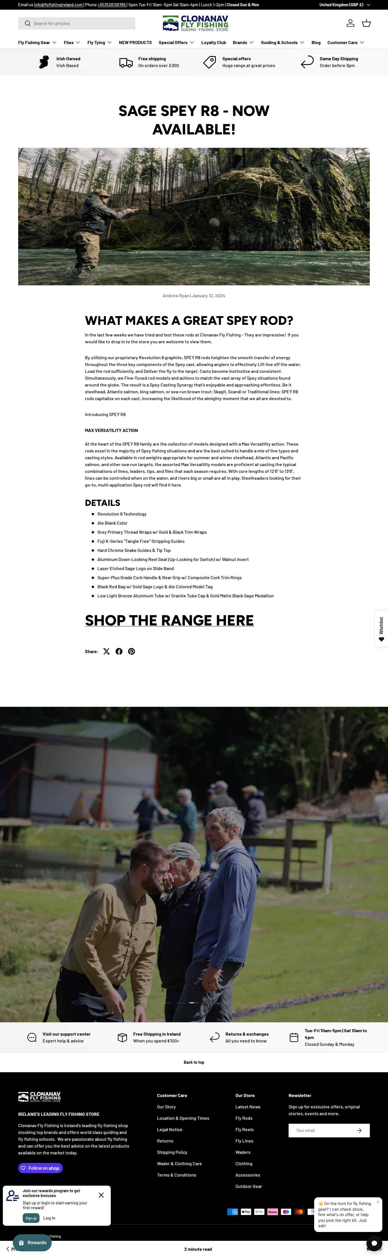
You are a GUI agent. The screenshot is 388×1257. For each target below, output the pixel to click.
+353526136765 (112, 4)
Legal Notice (169, 1129)
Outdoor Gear (248, 1186)
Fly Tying (96, 42)
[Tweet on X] (106, 651)
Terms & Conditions (176, 1174)
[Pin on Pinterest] (131, 651)
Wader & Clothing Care (179, 1163)
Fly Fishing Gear (34, 42)
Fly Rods (244, 1118)
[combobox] (76, 23)
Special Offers (173, 42)
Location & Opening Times (183, 1118)
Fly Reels (244, 1129)
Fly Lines (244, 1140)
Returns (165, 1140)
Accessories (247, 1174)
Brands (240, 42)
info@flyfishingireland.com (59, 4)
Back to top (194, 1062)
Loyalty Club (213, 42)
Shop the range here (169, 620)
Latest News (247, 1106)
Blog (316, 42)
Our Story (166, 1106)
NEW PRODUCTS (135, 42)
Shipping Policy (172, 1152)
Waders (243, 1152)
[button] (366, 23)
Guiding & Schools (279, 42)
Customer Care (342, 42)
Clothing (244, 1163)
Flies (69, 42)
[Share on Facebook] (119, 651)
